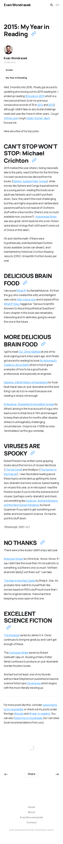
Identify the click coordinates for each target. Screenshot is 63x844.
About (31, 812)
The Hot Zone (13, 469)
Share (31, 774)
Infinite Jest (11, 118)
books (9, 70)
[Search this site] (51, 5)
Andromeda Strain (46, 216)
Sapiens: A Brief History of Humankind (26, 382)
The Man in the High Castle (19, 580)
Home (31, 807)
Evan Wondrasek (17, 5)
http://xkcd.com (26, 299)
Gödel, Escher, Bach (38, 118)
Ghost (50, 829)
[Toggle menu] (57, 5)
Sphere (17, 181)
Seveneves (34, 683)
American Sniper (13, 559)
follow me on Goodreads (28, 718)
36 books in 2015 (34, 96)
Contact (31, 822)
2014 (40, 105)
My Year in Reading (16, 77)
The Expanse (11, 635)
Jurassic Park (30, 181)
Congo (43, 181)
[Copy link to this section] (34, 160)
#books (19, 713)
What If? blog (11, 304)
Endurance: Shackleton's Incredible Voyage (29, 404)
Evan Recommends (31, 817)
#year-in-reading (39, 713)
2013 (51, 105)
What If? (21, 290)
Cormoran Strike (18, 652)
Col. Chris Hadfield (30, 351)
